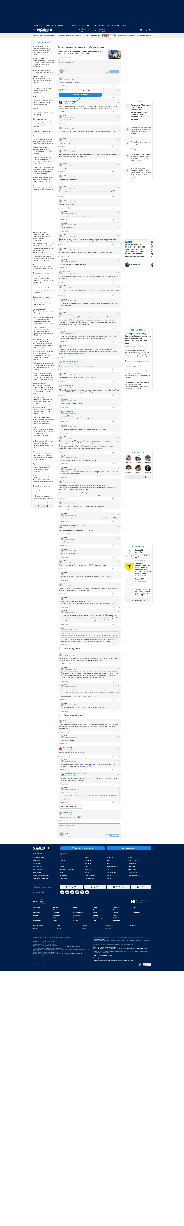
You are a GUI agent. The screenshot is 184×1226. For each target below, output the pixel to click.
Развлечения (111, 872)
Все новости (43, 43)
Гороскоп (101, 25)
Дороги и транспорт (67, 869)
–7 (118, 309)
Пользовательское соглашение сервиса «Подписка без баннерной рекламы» (114, 960)
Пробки (92, 30)
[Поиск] (141, 30)
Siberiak (65, 101)
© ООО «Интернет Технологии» (41, 965)
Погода (67, 25)
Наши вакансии (38, 869)
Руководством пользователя (101, 946)
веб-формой (64, 955)
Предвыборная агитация (41, 876)
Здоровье (63, 879)
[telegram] (62, 892)
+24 (113, 593)
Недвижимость (38, 25)
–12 (118, 607)
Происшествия (112, 866)
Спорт (130, 857)
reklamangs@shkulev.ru (99, 939)
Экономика (132, 869)
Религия (109, 876)
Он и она (110, 857)
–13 (118, 756)
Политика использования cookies (102, 955)
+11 (113, 357)
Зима (87, 857)
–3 (118, 244)
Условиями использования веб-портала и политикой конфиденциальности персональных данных (120, 948)
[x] (82, 892)
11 (70, 664)
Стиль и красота (133, 860)
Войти (66, 72)
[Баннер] (109, 35)
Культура (88, 863)
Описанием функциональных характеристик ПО (106, 947)
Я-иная (65, 812)
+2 (113, 135)
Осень (109, 860)
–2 (118, 196)
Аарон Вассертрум (68, 361)
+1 (113, 97)
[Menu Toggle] (33, 30)
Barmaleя (65, 385)
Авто (62, 857)
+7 (113, 580)
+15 (113, 568)
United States (67, 411)
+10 (113, 256)
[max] (77, 892)
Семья (109, 879)
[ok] (72, 892)
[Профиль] (150, 30)
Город (62, 866)
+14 (113, 244)
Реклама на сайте (39, 857)
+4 (113, 231)
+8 (113, 295)
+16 (113, 395)
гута (64, 271)
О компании (37, 863)
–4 (118, 580)
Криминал (88, 860)
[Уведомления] (145, 30)
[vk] (67, 892)
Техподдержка (37, 872)
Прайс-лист (36, 860)
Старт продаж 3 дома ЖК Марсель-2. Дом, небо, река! (42, 244)
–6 (118, 395)
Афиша (94, 25)
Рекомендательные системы (101, 958)
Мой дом (88, 869)
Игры (119, 25)
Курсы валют (111, 25)
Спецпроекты (132, 872)
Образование (89, 879)
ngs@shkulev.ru (53, 952)
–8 (118, 664)
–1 (118, 135)
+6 (113, 219)
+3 (113, 183)
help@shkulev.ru (45, 955)
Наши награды (38, 866)
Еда (61, 872)
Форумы (75, 25)
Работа (109, 869)
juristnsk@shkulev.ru (76, 953)
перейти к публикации (69, 43)
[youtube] (87, 892)
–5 (118, 421)
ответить (63, 86)
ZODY (124, 25)
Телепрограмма (84, 25)
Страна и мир (132, 863)
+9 (113, 328)
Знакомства (59, 25)
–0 (118, 86)
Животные (64, 876)
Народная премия (134, 876)
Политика (110, 863)
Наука (87, 872)
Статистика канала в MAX (41, 879)
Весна (62, 863)
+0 (113, 86)
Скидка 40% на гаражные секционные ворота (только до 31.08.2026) (41, 250)
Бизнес (62, 860)
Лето (86, 866)
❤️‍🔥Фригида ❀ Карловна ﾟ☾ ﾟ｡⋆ (71, 525)
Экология (131, 866)
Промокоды (49, 25)
